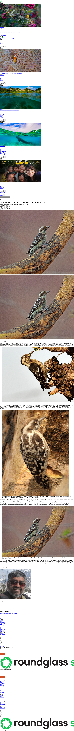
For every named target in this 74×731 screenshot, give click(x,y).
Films (1, 42)
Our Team (2, 188)
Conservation (2, 622)
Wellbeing (15, 32)
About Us (2, 185)
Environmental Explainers (11, 38)
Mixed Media (11, 41)
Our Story (2, 681)
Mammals (2, 79)
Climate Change (3, 153)
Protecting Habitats (3, 151)
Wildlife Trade (2, 154)
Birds (1, 613)
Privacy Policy (2, 645)
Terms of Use (2, 646)
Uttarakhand (15, 613)
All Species (2, 75)
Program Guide (2, 634)
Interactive (7, 41)
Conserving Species (3, 150)
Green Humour (2, 41)
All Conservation (3, 148)
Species (1, 35)
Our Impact (2, 186)
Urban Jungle (8, 32)
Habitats (4, 35)
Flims (1, 627)
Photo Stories (2, 43)
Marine (1, 115)
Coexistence (2, 152)
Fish (1, 77)
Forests (1, 113)
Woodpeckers (4, 613)
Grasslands (2, 114)
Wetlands (1, 117)
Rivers (1, 116)
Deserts (1, 112)
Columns (21, 32)
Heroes (1, 149)
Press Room (2, 187)
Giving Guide (2, 704)
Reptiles (1, 80)
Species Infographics (3, 38)
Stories (1, 626)
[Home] (7, 1)
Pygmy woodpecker (10, 613)
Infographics (2, 628)
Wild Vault (12, 32)
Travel (5, 32)
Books (19, 32)
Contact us (2, 617)
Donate (2, 46)
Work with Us (2, 616)
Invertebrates (2, 78)
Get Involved (2, 192)
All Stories (2, 32)
